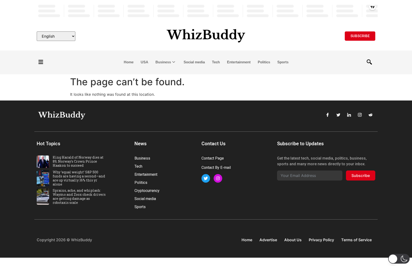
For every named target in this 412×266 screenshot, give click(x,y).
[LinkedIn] (349, 114)
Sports (282, 62)
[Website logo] (206, 36)
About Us (293, 239)
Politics (264, 62)
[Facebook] (327, 114)
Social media (194, 62)
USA (144, 62)
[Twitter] (338, 114)
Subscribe (360, 175)
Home (129, 62)
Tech (216, 62)
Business (163, 62)
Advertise (268, 239)
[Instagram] (359, 114)
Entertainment (239, 62)
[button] (41, 62)
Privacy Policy (321, 239)
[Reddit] (370, 114)
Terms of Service (356, 239)
